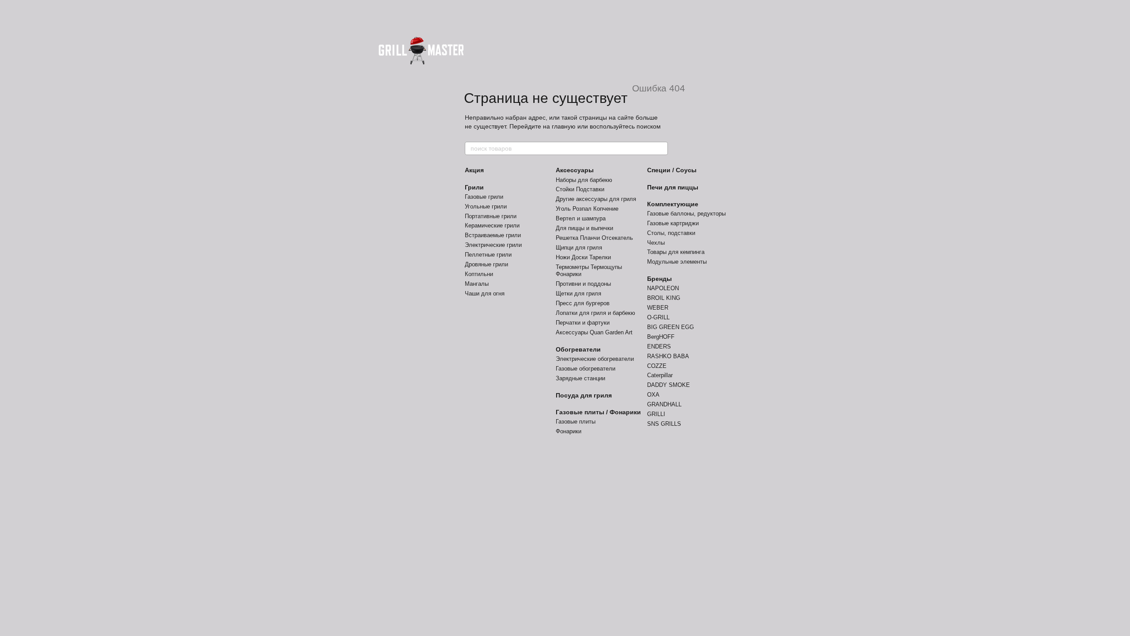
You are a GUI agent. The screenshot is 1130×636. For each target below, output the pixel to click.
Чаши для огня (485, 293)
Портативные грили (490, 216)
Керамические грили (492, 225)
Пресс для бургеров (583, 303)
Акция (474, 170)
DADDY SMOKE (668, 385)
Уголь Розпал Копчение (587, 208)
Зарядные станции (580, 378)
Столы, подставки (671, 233)
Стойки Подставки (580, 189)
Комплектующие (672, 204)
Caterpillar (660, 375)
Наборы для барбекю (584, 180)
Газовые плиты (575, 421)
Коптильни (479, 274)
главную (564, 126)
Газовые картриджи (673, 223)
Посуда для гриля (584, 395)
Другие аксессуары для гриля (596, 199)
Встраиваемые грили (493, 235)
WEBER (657, 307)
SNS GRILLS (664, 423)
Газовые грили (484, 196)
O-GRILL (658, 317)
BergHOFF (660, 336)
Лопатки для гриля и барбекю (595, 313)
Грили (474, 187)
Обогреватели (578, 349)
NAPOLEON (663, 288)
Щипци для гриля (579, 247)
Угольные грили (486, 206)
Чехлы (656, 242)
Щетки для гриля (578, 293)
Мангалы (477, 283)
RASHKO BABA (668, 356)
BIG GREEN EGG (670, 327)
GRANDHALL (664, 404)
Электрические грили (493, 245)
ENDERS (659, 346)
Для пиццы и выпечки (584, 228)
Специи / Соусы (672, 170)
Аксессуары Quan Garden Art (594, 332)
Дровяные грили (486, 264)
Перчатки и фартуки (583, 322)
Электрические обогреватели (595, 359)
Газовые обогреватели (585, 368)
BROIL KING (663, 298)
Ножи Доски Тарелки (583, 257)
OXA (653, 394)
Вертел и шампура (581, 218)
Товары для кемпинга (675, 252)
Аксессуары (575, 170)
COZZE (657, 366)
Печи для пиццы (672, 187)
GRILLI (656, 414)
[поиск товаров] (661, 148)
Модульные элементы (677, 261)
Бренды (659, 278)
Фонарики (568, 431)
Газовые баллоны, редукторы (686, 213)
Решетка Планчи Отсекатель (594, 238)
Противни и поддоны (583, 283)
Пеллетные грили (488, 254)
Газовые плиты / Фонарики (598, 412)
